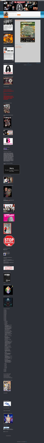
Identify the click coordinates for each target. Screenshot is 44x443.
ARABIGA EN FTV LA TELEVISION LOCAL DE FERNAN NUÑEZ (8, 361)
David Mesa (6, 266)
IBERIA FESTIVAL (6, 336)
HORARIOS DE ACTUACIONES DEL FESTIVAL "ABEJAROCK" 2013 (8, 342)
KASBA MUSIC (6, 355)
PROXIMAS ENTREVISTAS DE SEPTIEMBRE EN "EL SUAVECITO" (8, 326)
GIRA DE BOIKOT (6, 359)
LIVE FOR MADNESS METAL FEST (8, 347)
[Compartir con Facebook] (27, 44)
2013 (4, 320)
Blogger (26, 441)
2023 (4, 312)
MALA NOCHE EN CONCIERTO (8, 346)
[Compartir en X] (27, 44)
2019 (4, 315)
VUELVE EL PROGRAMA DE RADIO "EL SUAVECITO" (8, 325)
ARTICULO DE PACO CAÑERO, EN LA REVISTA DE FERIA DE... (8, 357)
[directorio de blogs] (5, 429)
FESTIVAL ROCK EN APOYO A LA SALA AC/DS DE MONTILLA (8, 332)
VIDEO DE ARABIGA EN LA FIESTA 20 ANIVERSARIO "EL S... (8, 356)
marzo (5, 366)
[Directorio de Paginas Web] (10, 429)
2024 (4, 311)
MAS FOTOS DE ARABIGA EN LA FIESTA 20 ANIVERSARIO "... (8, 353)
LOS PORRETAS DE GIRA (7, 349)
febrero (5, 367)
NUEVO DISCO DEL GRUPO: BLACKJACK (7, 344)
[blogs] (4, 428)
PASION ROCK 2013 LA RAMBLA (8, 339)
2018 (4, 316)
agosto (5, 324)
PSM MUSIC (6, 352)
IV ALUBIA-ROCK (6, 340)
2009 (4, 371)
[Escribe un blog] (26, 44)
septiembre (6, 323)
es (6, 427)
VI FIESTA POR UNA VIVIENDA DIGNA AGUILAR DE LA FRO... (8, 341)
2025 (4, 310)
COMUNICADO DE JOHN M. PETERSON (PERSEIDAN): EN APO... (8, 351)
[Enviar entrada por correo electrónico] (24, 44)
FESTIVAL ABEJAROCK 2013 (7, 354)
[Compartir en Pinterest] (28, 44)
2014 (4, 319)
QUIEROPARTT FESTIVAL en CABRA (8, 333)
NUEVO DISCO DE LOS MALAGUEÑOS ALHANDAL (7, 337)
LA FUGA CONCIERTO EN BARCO (8, 330)
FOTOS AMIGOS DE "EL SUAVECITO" (8, 331)
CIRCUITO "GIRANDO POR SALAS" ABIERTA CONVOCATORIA (8, 328)
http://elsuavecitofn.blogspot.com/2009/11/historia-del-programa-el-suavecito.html (9, 262)
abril (5, 365)
